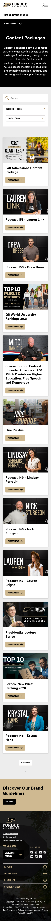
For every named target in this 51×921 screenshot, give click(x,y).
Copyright (10, 901)
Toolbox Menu (10, 23)
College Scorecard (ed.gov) (29, 910)
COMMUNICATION (12, 887)
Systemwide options (10, 854)
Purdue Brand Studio (15, 14)
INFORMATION (10, 873)
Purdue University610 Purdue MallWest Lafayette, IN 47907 (13, 836)
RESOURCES (9, 880)
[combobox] (25, 98)
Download (9, 801)
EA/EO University (22, 907)
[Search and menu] (45, 5)
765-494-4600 (9, 845)
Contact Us (28, 913)
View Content (13, 180)
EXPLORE (8, 866)
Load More (25, 762)
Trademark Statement (29, 904)
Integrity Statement (39, 907)
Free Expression (10, 910)
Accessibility (8, 907)
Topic (14, 108)
